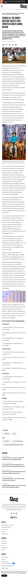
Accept (4, 575)
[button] (3, 45)
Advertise (3, 559)
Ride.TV (3, 545)
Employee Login (4, 561)
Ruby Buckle (4, 543)
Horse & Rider (4, 529)
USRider (3, 549)
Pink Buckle (4, 541)
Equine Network (4, 557)
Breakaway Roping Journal (7, 525)
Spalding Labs (4, 547)
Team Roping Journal (6, 527)
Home (3, 13)
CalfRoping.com (5, 533)
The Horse (3, 531)
